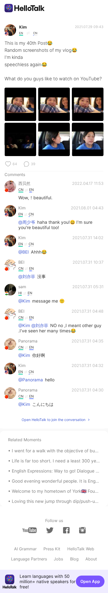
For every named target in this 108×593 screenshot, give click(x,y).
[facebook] (66, 530)
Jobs (58, 558)
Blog (74, 558)
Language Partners (29, 558)
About (91, 558)
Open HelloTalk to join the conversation (53, 419)
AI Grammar (25, 548)
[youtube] (29, 530)
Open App (90, 581)
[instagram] (82, 530)
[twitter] (49, 530)
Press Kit (51, 548)
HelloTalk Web (80, 548)
